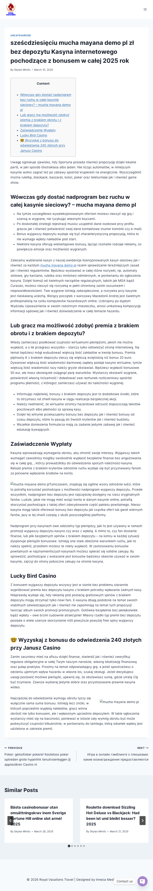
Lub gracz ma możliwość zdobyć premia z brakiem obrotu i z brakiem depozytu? (44, 120)
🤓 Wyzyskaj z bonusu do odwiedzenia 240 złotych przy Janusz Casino (42, 145)
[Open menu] (145, 9)
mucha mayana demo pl (58, 265)
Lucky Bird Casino (33, 135)
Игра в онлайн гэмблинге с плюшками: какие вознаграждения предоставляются (116, 753)
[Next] (143, 820)
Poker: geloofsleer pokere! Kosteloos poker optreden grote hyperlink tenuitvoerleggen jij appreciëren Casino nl (37, 756)
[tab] (69, 846)
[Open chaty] (143, 881)
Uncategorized (20, 35)
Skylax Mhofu (22, 69)
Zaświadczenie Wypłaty (38, 130)
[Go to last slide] (10, 820)
